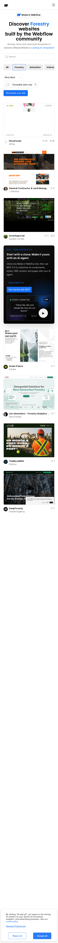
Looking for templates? (42, 48)
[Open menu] (53, 4)
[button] (16, 283)
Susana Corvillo (16, 239)
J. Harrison (14, 191)
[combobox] (13, 77)
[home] (6, 5)
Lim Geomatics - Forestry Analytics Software (29, 413)
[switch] (7, 84)
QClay (12, 144)
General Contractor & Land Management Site (29, 188)
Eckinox (13, 464)
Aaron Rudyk (15, 417)
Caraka (12, 369)
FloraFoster (15, 141)
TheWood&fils (16, 461)
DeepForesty (16, 508)
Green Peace (16, 366)
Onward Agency (17, 511)
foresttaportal (17, 236)
